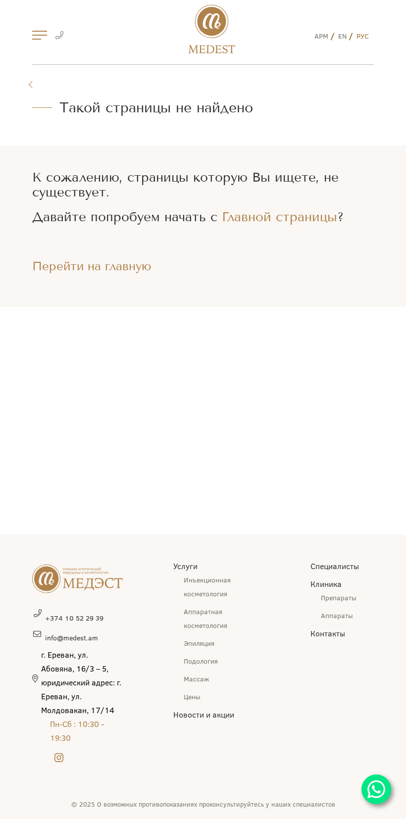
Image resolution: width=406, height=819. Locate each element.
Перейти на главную (92, 266)
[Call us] (59, 36)
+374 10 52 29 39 (74, 618)
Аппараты (337, 615)
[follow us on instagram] (58, 758)
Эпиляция (199, 643)
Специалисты (334, 566)
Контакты (327, 633)
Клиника (326, 583)
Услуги (185, 566)
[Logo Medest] (211, 28)
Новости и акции (203, 714)
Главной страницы (279, 217)
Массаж (196, 678)
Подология (201, 661)
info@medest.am (71, 637)
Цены (192, 696)
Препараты (338, 597)
